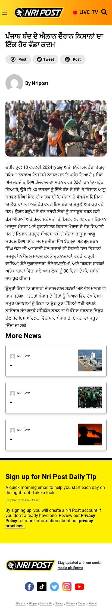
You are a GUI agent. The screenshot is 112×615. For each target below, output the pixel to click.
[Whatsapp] (73, 59)
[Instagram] (66, 586)
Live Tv (88, 12)
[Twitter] (45, 59)
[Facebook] (18, 59)
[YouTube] (79, 586)
